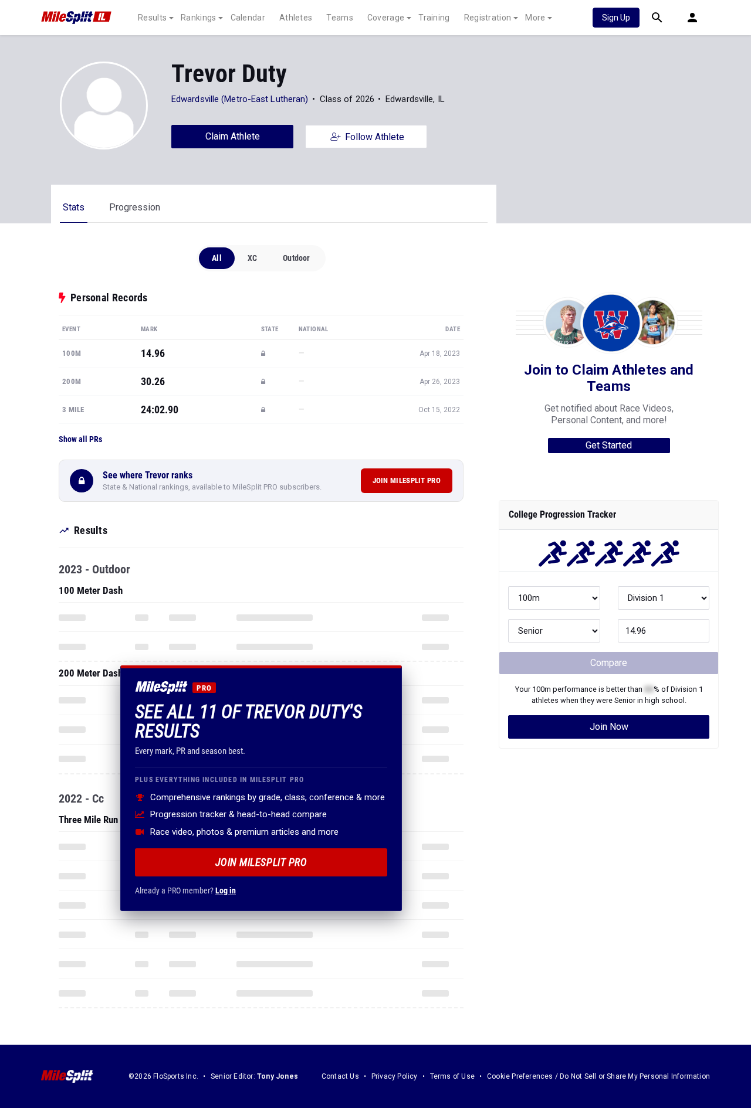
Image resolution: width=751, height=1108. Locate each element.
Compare (608, 662)
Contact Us (340, 1076)
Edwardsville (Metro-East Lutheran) (239, 99)
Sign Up (616, 17)
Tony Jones (277, 1076)
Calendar (248, 17)
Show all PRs (80, 439)
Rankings (198, 17)
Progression (134, 207)
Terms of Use (452, 1076)
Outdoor (296, 258)
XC (252, 258)
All (217, 258)
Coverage (385, 17)
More (535, 17)
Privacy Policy (394, 1076)
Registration (488, 17)
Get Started (609, 445)
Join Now (609, 726)
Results (152, 17)
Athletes (295, 17)
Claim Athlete (232, 136)
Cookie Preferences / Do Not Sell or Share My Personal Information (598, 1076)
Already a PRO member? (185, 890)
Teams (339, 17)
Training (433, 17)
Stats (73, 207)
